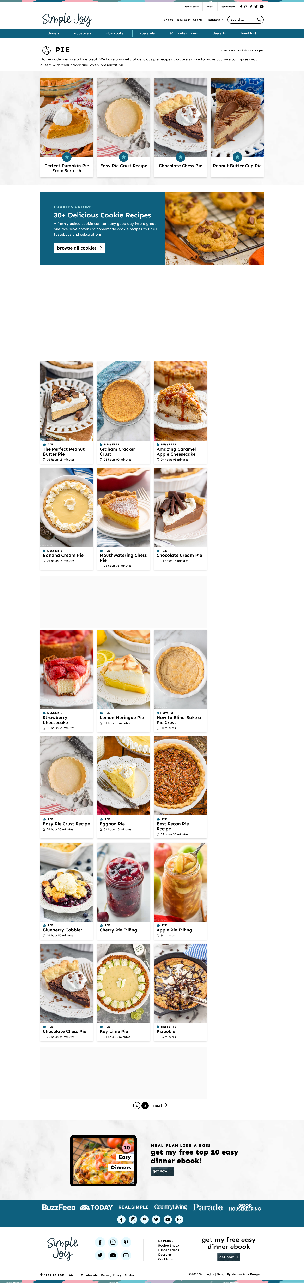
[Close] (219, 602)
